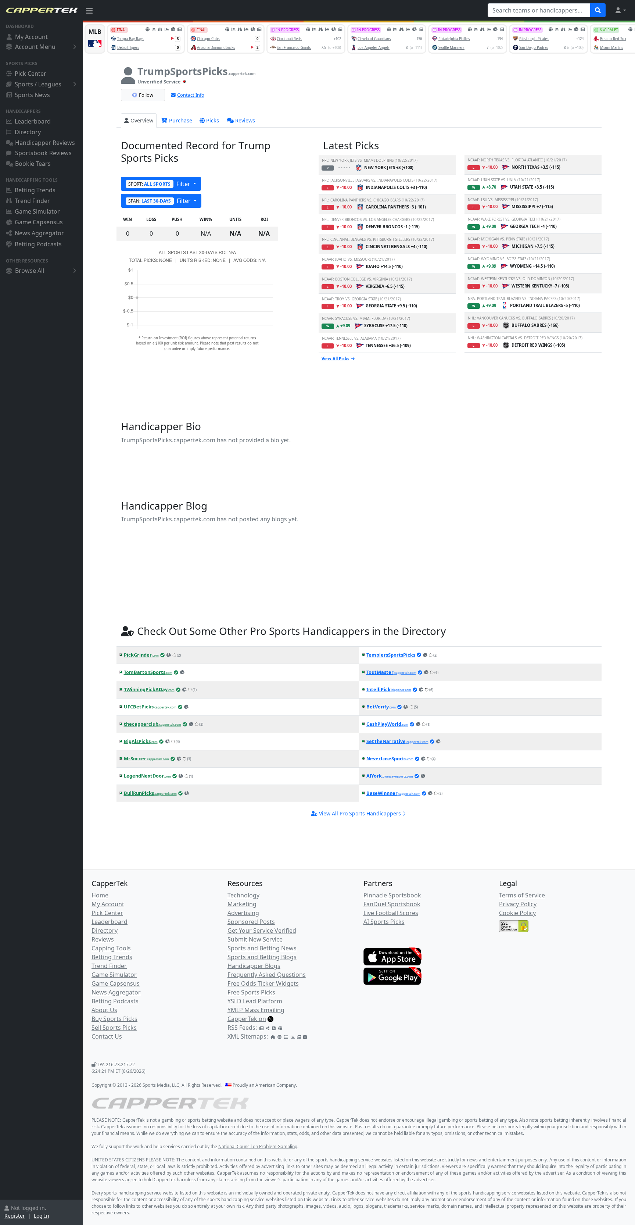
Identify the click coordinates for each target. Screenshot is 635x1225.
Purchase (180, 120)
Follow (146, 95)
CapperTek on (246, 1019)
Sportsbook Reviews (43, 153)
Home (100, 895)
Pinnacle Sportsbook (392, 895)
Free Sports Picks (251, 992)
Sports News (32, 95)
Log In (41, 1215)
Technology (243, 895)
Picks (212, 120)
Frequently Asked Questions (266, 975)
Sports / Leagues (38, 84)
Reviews (245, 120)
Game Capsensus (39, 222)
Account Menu (35, 47)
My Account (31, 37)
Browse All (29, 271)
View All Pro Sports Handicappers (360, 813)
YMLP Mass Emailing (255, 1010)
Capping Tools (111, 948)
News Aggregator (39, 233)
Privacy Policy (518, 904)
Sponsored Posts (251, 922)
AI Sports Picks (384, 922)
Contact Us (107, 1036)
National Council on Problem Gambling (257, 1146)
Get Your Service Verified (261, 930)
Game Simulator (37, 211)
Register (14, 1215)
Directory (28, 132)
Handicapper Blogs (253, 966)
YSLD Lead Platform (254, 1001)
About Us (104, 1010)
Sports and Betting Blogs (262, 957)
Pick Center (30, 73)
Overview (141, 120)
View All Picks (335, 358)
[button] (620, 10)
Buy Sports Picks (114, 1019)
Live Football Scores (390, 913)
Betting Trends (35, 190)
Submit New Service (255, 939)
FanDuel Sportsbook (391, 904)
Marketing (241, 904)
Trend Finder (32, 201)
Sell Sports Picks (114, 1028)
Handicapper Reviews (45, 143)
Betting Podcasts (38, 244)
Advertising (243, 913)
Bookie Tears (33, 164)
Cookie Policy (517, 913)
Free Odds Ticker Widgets (263, 983)
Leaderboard (33, 121)
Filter (160, 184)
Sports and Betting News (262, 948)
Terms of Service (522, 895)
